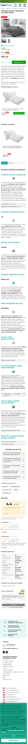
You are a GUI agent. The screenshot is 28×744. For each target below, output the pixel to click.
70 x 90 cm (17, 558)
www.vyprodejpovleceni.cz (13, 690)
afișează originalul (15, 524)
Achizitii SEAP (6, 673)
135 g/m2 (17, 562)
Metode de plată (7, 664)
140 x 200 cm (18, 556)
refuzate (13, 727)
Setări (13, 736)
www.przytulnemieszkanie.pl (13, 699)
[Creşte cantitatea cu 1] (9, 62)
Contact (5, 668)
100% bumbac (18, 560)
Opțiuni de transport (9, 45)
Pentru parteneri (7, 679)
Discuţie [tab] (10, 163)
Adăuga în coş (18, 62)
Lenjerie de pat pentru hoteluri (8, 585)
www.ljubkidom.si (10, 694)
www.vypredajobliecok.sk (12, 692)
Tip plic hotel (18, 571)
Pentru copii (5, 486)
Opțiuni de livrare (7, 662)
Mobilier (16, 489)
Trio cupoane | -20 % (15, 486)
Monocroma (18, 567)
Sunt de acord (13, 740)
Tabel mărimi (6, 675)
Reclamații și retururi (8, 666)
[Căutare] (15, 4)
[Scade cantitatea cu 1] (2, 62)
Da (15, 572)
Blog (4, 677)
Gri (15, 554)
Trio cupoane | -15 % (6, 492)
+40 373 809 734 (10, 644)
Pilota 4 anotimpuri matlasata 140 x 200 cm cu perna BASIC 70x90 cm (12, 109)
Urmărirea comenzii (8, 661)
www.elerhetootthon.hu (12, 701)
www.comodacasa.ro (11, 688)
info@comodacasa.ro (12, 648)
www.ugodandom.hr (11, 696)
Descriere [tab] (4, 163)
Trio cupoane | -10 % (6, 489)
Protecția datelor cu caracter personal (13, 672)
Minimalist (17, 569)
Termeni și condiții (7, 670)
